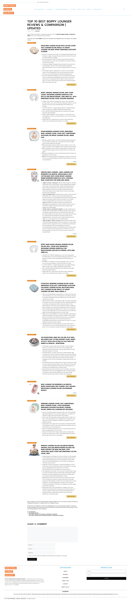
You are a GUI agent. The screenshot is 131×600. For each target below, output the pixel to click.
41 (67, 594)
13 (25, 594)
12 (24, 594)
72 (115, 594)
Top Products (32, 511)
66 (106, 594)
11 (23, 594)
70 (112, 594)
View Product (71, 84)
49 (80, 594)
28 (47, 594)
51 (83, 594)
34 (56, 594)
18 (32, 594)
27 (45, 594)
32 (53, 594)
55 (89, 594)
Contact (65, 584)
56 (90, 594)
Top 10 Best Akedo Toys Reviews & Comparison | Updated (43, 514)
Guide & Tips (81, 9)
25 (42, 594)
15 (28, 594)
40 (66, 594)
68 (109, 594)
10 (22, 594)
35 (58, 594)
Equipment (65, 577)
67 (108, 594)
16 (29, 594)
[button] (124, 9)
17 (31, 594)
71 (114, 594)
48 (78, 594)
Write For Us (98, 9)
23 (39, 594)
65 (104, 594)
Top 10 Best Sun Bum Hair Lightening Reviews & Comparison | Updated (46, 515)
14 (27, 594)
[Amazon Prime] (74, 161)
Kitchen (73, 9)
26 (44, 594)
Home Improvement (61, 9)
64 (103, 594)
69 (111, 594)
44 (72, 594)
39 (64, 594)
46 (75, 594)
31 (52, 594)
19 (33, 594)
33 (55, 594)
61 (98, 594)
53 (86, 594)
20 (35, 594)
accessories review (34, 513)
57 (92, 594)
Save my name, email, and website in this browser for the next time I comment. (48, 555)
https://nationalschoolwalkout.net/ (15, 579)
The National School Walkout (17, 598)
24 (41, 594)
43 (70, 594)
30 (50, 594)
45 (73, 594)
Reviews (49, 9)
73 (117, 594)
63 (101, 594)
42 (68, 594)
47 (76, 594)
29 (49, 594)
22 (38, 594)
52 (84, 594)
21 (36, 594)
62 (100, 594)
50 (81, 594)
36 (59, 594)
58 (93, 594)
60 (97, 594)
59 (95, 594)
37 (61, 594)
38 (62, 594)
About (65, 571)
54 (87, 594)
